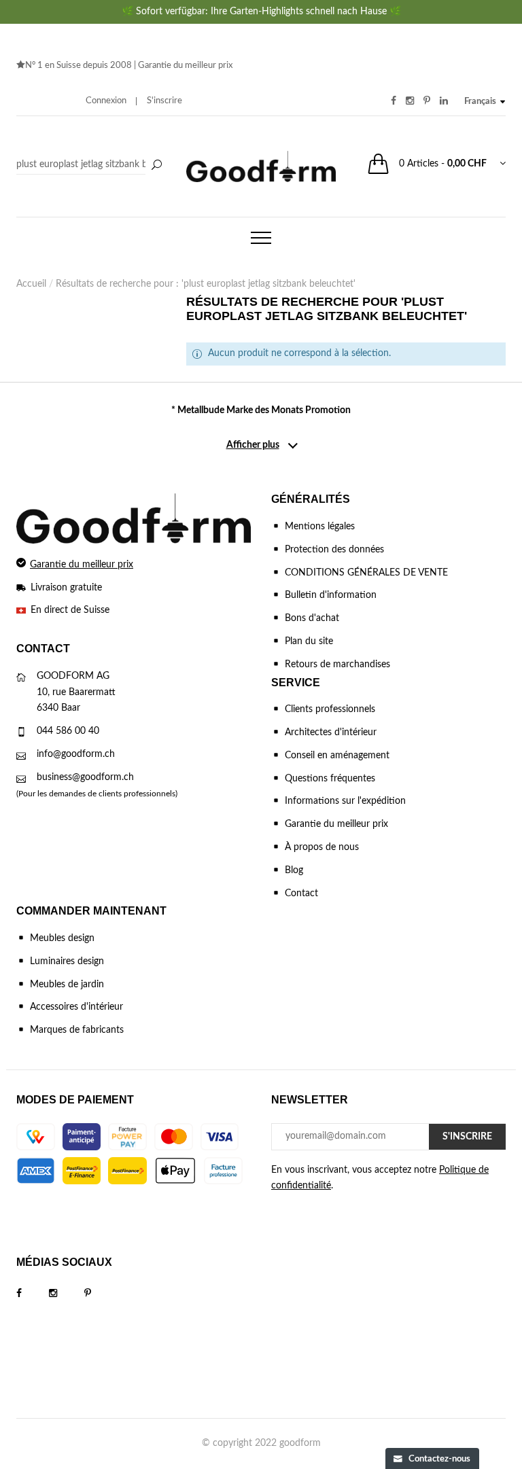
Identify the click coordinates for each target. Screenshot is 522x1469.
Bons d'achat (312, 618)
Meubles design (62, 938)
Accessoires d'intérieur (76, 1007)
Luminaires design (67, 961)
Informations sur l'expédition (345, 801)
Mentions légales (320, 526)
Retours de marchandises (337, 664)
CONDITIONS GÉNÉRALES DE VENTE (366, 573)
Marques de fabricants (77, 1030)
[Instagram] (66, 1293)
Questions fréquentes (330, 778)
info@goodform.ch (76, 754)
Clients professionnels (330, 709)
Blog (294, 870)
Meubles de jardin (67, 984)
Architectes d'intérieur (331, 732)
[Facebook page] (32, 1293)
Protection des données (334, 549)
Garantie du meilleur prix (185, 65)
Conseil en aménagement (337, 755)
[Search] (91, 165)
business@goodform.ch (85, 777)
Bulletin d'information (331, 595)
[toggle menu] (261, 237)
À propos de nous (322, 847)
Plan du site (309, 641)
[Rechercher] (156, 166)
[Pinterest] (101, 1293)
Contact (301, 893)
